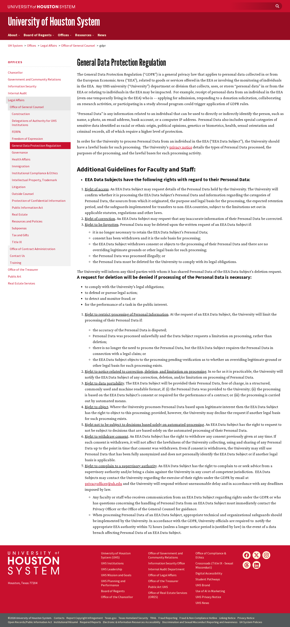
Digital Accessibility (209, 573)
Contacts (59, 618)
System (15, 45)
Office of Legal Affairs (162, 575)
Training (15, 263)
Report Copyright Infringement (84, 618)
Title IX (17, 242)
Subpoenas (19, 228)
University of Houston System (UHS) (116, 555)
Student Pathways (208, 579)
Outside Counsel (23, 194)
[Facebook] (247, 555)
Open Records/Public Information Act (30, 622)
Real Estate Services (21, 283)
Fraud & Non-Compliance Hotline (198, 618)
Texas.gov (111, 618)
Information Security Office (166, 563)
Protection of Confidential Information (38, 201)
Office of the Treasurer (23, 269)
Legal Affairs (48, 45)
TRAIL (153, 618)
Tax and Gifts (20, 235)
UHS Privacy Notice (208, 597)
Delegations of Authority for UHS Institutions (34, 123)
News (102, 35)
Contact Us (17, 256)
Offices (63, 35)
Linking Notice (227, 618)
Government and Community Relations (34, 79)
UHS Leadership (111, 569)
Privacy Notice (246, 618)
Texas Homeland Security (133, 618)
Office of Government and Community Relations (165, 555)
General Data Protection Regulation (36, 145)
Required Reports (90, 622)
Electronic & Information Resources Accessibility (131, 622)
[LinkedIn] (256, 565)
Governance (20, 152)
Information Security (22, 86)
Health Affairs (21, 159)
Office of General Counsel (78, 45)
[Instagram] (266, 555)
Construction (21, 114)
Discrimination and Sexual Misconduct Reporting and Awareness (200, 622)
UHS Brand (203, 585)
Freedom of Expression (27, 139)
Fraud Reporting (168, 618)
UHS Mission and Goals (116, 575)
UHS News (202, 603)
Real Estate (20, 214)
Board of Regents (37, 35)
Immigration (20, 166)
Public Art (14, 276)
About (12, 35)
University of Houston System (54, 21)
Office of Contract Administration (32, 249)
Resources (83, 35)
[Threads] (247, 565)
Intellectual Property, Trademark (34, 180)
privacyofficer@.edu (103, 483)
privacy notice (180, 147)
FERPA (16, 132)
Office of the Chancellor (117, 597)
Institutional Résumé (66, 622)
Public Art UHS (158, 587)
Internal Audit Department (166, 569)
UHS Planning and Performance (113, 583)
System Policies (250, 622)
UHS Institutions (112, 563)
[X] (256, 555)
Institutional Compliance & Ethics (35, 173)
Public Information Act (27, 207)
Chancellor (15, 72)
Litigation (18, 187)
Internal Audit (17, 93)
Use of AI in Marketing (210, 591)
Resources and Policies (27, 221)
